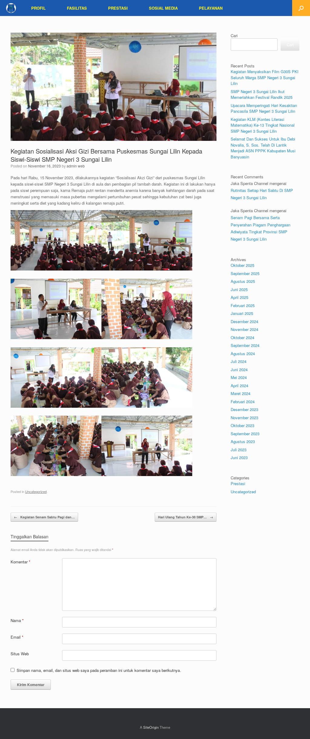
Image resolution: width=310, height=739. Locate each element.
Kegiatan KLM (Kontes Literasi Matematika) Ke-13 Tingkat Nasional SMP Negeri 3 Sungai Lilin (263, 125)
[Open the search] (301, 8)
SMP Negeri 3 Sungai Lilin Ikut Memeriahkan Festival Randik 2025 (261, 94)
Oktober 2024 (242, 337)
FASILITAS (77, 8)
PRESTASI (118, 8)
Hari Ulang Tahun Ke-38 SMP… (185, 517)
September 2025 (245, 273)
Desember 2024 (244, 321)
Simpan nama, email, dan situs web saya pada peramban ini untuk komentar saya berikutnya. (99, 670)
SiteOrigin (151, 727)
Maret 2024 (240, 393)
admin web (76, 165)
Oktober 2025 (242, 265)
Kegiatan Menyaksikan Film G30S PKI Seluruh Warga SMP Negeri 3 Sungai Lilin (264, 77)
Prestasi (238, 483)
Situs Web (20, 653)
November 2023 (244, 417)
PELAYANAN (211, 8)
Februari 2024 (243, 401)
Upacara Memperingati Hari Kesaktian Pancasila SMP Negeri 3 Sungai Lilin (264, 108)
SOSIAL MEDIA (163, 8)
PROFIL (38, 8)
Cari (234, 35)
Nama (17, 620)
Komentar (20, 562)
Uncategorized (36, 491)
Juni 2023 (239, 457)
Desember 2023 (244, 409)
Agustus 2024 (243, 353)
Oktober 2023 (242, 425)
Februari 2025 (243, 305)
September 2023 (245, 433)
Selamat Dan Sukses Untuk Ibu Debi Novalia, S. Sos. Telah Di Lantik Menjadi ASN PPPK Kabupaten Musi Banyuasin (263, 148)
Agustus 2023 (243, 441)
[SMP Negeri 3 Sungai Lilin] (11, 8)
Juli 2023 (238, 449)
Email (17, 637)
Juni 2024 (239, 369)
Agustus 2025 (243, 281)
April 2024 (239, 385)
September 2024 (245, 345)
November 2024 (244, 329)
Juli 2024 (238, 361)
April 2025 (239, 297)
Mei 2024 (239, 377)
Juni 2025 (239, 289)
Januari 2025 (242, 313)
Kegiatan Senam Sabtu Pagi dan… (44, 517)
